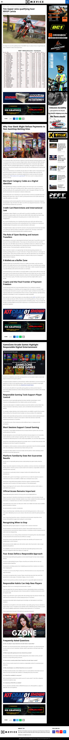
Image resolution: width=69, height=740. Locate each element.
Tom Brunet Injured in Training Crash (61, 186)
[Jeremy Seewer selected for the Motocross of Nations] (53, 177)
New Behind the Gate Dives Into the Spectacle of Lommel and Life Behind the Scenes (62, 147)
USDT (34, 297)
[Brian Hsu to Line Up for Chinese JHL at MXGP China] (53, 168)
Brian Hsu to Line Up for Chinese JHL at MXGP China (62, 168)
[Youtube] (61, 731)
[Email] (64, 731)
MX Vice (48, 738)
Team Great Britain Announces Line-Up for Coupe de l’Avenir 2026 (62, 158)
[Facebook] (53, 731)
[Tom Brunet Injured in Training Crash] (53, 186)
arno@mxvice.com (27, 734)
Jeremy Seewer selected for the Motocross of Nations (62, 177)
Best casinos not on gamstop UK (17, 176)
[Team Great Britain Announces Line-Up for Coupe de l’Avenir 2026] (53, 157)
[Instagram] (57, 731)
